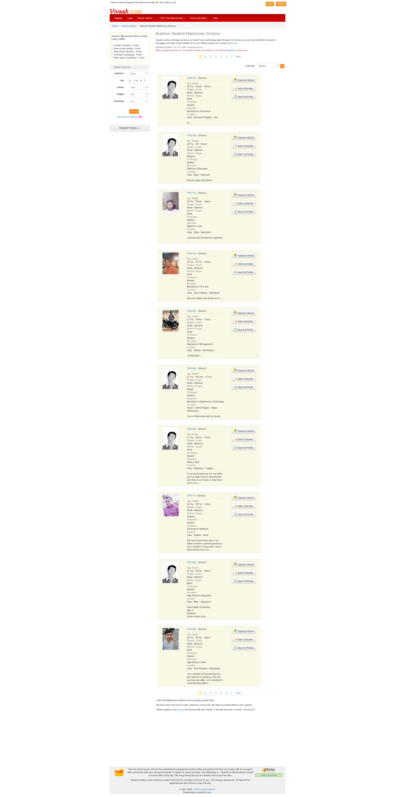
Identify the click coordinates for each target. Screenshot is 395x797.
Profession (192, 101)
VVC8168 (191, 135)
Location (191, 114)
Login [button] (269, 3)
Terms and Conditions (205, 789)
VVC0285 (191, 628)
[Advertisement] (129, 192)
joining (234, 42)
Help (215, 17)
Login (130, 17)
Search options (129, 25)
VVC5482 (191, 368)
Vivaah (115, 25)
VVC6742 (191, 253)
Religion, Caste (194, 89)
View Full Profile (245, 96)
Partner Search (145, 17)
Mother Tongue (194, 95)
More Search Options (127, 116)
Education (192, 108)
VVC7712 (191, 192)
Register (118, 17)
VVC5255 (191, 310)
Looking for (119, 73)
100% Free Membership (171, 17)
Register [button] (281, 3)
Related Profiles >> (129, 128)
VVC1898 (191, 562)
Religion (120, 94)
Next (238, 56)
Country (120, 87)
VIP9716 (191, 495)
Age (122, 80)
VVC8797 (191, 77)
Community (119, 101)
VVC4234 (191, 428)
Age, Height (192, 83)
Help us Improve (269, 775)
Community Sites (198, 17)
